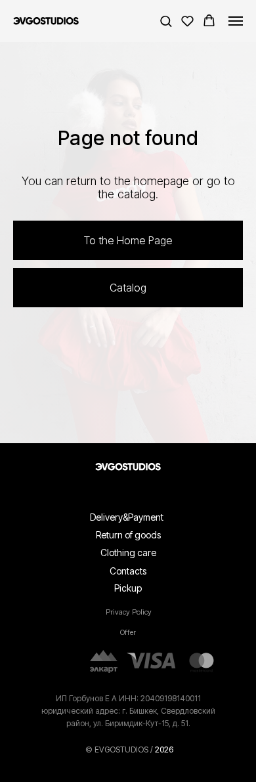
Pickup (128, 770)
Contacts (128, 753)
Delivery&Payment (126, 699)
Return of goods (128, 717)
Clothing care (128, 735)
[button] (166, 20)
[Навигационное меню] (235, 21)
